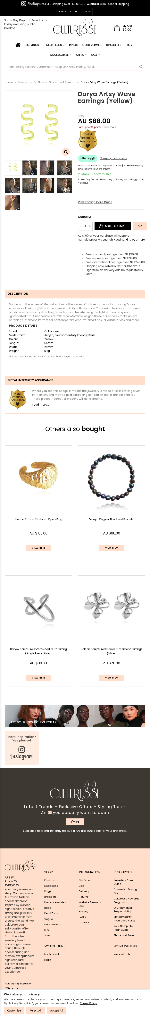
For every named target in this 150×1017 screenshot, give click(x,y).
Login (87, 11)
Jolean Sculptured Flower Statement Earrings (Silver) (111, 651)
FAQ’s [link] (82, 917)
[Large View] (12, 168)
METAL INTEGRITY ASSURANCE (30, 380)
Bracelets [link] (50, 897)
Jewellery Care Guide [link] (123, 882)
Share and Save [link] (124, 935)
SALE (94, 55)
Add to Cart (115, 226)
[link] (33, 3)
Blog (77, 11)
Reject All (35, 1010)
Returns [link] (83, 897)
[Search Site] (141, 66)
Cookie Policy (88, 1003)
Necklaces (54, 45)
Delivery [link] (84, 891)
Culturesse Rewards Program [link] (126, 900)
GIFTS (80, 55)
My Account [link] (51, 954)
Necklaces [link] (51, 886)
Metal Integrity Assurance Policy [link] (124, 918)
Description (18, 293)
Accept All (56, 1010)
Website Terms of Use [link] (90, 904)
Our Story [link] (85, 880)
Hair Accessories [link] (55, 902)
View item (38, 548)
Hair (129, 45)
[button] (140, 226)
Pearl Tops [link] (51, 913)
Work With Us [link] (122, 954)
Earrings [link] (49, 880)
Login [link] (47, 960)
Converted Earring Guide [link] (125, 891)
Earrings (32, 45)
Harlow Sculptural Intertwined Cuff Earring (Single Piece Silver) (38, 651)
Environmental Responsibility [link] (123, 909)
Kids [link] (47, 930)
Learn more (109, 127)
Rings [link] (47, 891)
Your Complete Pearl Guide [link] (123, 928)
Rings (73, 45)
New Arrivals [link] (52, 924)
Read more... (40, 405)
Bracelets (113, 45)
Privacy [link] (83, 911)
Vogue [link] (48, 919)
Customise (14, 1010)
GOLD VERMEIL (92, 45)
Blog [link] (82, 886)
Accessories (59, 55)
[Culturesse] (74, 27)
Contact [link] (84, 922)
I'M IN (75, 822)
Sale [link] (47, 935)
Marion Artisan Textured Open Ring (38, 519)
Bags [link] (47, 908)
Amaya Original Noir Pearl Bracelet (111, 519)
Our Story (65, 11)
